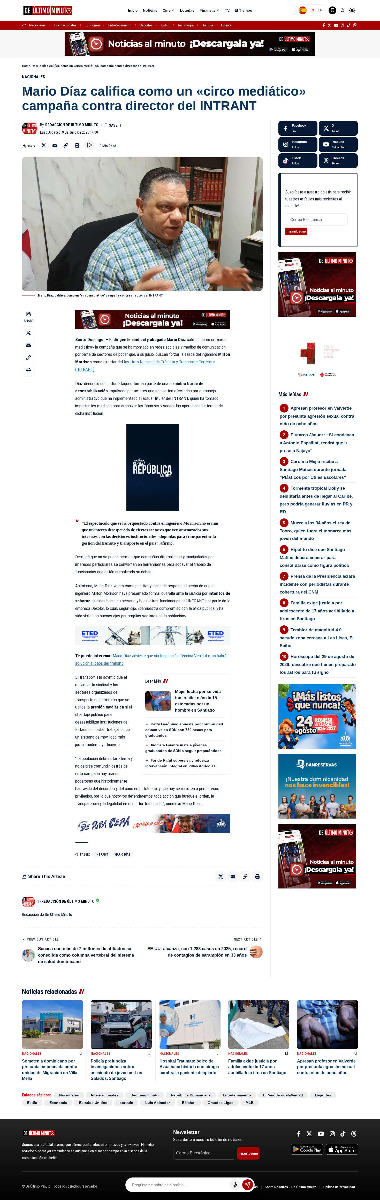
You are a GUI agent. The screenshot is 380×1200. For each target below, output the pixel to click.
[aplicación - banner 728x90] (152, 319)
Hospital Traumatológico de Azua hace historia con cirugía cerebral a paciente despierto (189, 1067)
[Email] (55, 145)
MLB (250, 1103)
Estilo (165, 25)
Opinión (226, 25)
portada (126, 1103)
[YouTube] (336, 25)
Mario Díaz (123, 854)
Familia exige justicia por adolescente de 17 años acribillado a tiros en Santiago (317, 611)
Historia (207, 25)
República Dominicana (191, 1095)
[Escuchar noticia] (89, 145)
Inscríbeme (296, 231)
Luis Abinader (157, 1103)
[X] (329, 25)
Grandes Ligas (220, 1103)
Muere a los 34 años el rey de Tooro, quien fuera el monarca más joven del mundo (315, 531)
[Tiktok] (297, 160)
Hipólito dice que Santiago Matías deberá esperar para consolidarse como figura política (314, 557)
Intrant (102, 854)
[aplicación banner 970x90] (190, 43)
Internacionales (65, 25)
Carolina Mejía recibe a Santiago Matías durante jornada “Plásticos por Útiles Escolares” (313, 469)
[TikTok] (349, 25)
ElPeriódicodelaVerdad (283, 1095)
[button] (342, 10)
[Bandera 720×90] (152, 823)
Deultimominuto (145, 1095)
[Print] (77, 145)
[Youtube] (338, 144)
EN (320, 10)
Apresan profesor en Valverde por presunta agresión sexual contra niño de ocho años (317, 416)
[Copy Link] (66, 145)
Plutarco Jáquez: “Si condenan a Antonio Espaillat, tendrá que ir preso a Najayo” (317, 442)
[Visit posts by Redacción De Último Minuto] (29, 128)
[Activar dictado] (234, 1184)
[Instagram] (343, 25)
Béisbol (188, 1103)
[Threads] (355, 25)
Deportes (146, 25)
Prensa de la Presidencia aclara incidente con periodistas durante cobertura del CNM (317, 584)
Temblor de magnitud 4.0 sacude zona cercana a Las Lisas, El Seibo (317, 637)
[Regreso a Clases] (317, 716)
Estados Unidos (93, 1103)
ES (311, 10)
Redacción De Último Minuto (71, 124)
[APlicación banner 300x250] (317, 284)
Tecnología (185, 25)
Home (26, 66)
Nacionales (37, 25)
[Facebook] (323, 25)
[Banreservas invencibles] (317, 786)
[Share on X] (44, 145)
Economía (92, 25)
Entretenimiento (119, 25)
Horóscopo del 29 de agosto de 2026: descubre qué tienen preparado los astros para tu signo (318, 664)
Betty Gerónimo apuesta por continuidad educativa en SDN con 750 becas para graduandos (184, 730)
